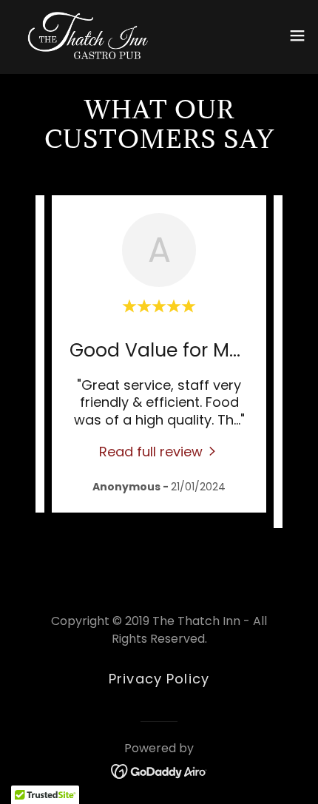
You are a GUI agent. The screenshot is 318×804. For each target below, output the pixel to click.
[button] (297, 35)
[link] (87, 35)
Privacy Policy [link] (159, 678)
